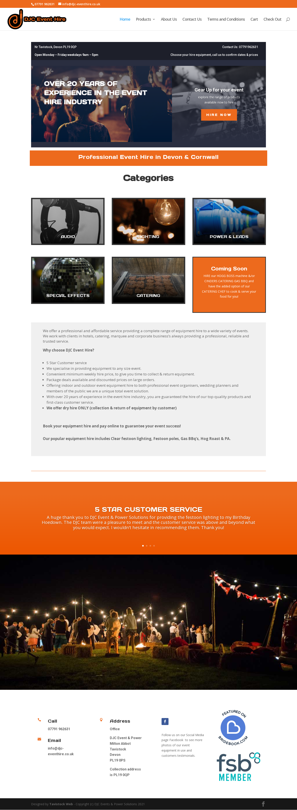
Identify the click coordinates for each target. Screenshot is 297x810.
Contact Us (192, 20)
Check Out (272, 20)
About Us (169, 20)
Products (143, 20)
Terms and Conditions (226, 20)
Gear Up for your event (219, 90)
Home (125, 20)
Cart (254, 20)
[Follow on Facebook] (165, 721)
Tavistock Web (61, 804)
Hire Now (219, 115)
